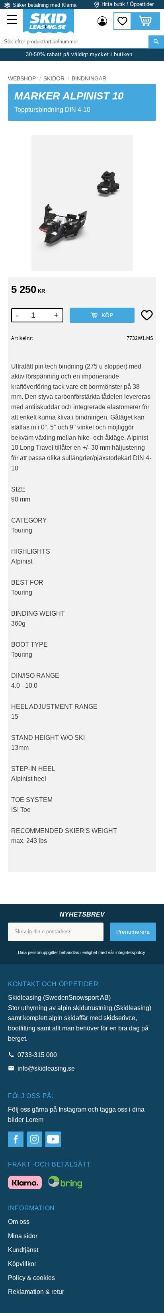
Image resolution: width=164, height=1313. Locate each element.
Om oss (18, 1221)
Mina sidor (22, 1236)
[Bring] (65, 1184)
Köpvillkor (22, 1263)
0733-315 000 (37, 1055)
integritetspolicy (130, 952)
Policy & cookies (31, 1277)
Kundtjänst (23, 1250)
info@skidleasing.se (46, 1068)
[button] (12, 20)
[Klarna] (25, 1184)
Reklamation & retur (36, 1291)
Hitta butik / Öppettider (128, 4)
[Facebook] (15, 1139)
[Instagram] (34, 1139)
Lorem (34, 1119)
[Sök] (156, 41)
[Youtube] (53, 1139)
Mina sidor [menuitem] (102, 21)
